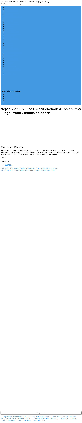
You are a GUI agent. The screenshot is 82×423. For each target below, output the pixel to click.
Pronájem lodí (10, 36)
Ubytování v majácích (13, 34)
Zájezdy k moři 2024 (68, 418)
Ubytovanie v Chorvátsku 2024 (14, 417)
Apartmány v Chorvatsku (5, 217)
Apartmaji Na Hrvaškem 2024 (39, 417)
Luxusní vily (9, 21)
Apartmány (9, 15)
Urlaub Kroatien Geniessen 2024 (18, 418)
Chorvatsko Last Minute (5, 225)
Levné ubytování (11, 11)
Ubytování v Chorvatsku (5, 214)
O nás (7, 100)
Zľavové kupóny (39, 420)
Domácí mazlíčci (11, 19)
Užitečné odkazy (11, 38)
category (8, 165)
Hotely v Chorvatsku (12, 32)
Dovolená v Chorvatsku (5, 210)
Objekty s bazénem (12, 25)
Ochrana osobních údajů (14, 102)
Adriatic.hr (4, 180)
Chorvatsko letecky (12, 40)
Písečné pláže (10, 26)
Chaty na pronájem (8, 420)
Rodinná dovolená (11, 13)
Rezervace (9, 96)
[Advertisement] (41, 131)
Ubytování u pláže (11, 23)
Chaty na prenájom (24, 420)
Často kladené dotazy (13, 95)
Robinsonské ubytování (13, 17)
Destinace (8, 9)
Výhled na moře (11, 30)
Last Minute (9, 7)
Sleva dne (8, 28)
